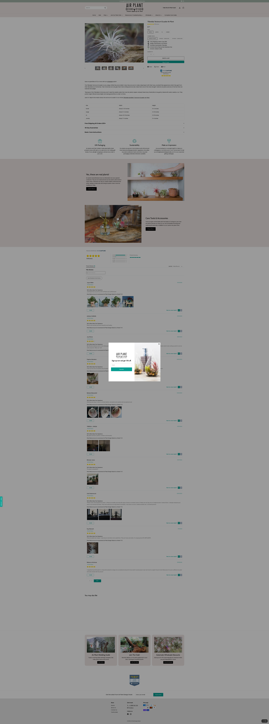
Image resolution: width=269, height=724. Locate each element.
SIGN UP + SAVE (1, 501)
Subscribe (121, 369)
